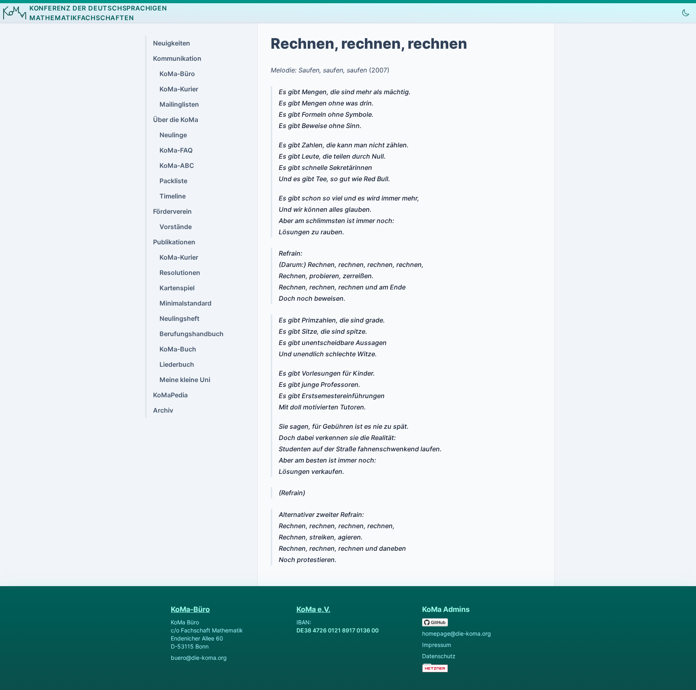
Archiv (163, 410)
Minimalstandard (185, 303)
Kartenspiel (177, 288)
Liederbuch (177, 364)
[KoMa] (14, 13)
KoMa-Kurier (179, 89)
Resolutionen (180, 273)
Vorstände (176, 227)
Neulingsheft (179, 318)
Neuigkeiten (171, 43)
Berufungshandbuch (192, 334)
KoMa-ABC (177, 165)
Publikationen (174, 242)
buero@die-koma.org (199, 657)
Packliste (173, 181)
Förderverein (172, 211)
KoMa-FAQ (176, 150)
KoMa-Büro (177, 74)
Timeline (173, 196)
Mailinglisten (179, 104)
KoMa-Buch (178, 349)
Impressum (436, 644)
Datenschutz (439, 656)
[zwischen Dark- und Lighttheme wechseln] (685, 13)
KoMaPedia (170, 395)
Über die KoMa (175, 120)
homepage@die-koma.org (456, 633)
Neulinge (173, 135)
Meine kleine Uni (185, 380)
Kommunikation (177, 58)
